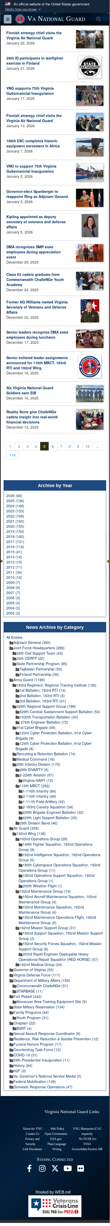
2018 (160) (15, 536)
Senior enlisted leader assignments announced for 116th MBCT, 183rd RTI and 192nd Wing (37, 362)
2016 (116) (15, 546)
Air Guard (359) (26, 828)
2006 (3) (13, 597)
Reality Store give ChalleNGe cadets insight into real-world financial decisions (32, 417)
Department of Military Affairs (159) (42, 980)
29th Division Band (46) (38, 823)
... (97, 446)
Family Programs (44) (31, 1012)
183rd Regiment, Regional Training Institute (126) (56, 685)
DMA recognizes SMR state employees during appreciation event (33, 252)
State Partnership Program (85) (42, 663)
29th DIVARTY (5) (34, 769)
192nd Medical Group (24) (41, 964)
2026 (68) (14, 495)
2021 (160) (15, 521)
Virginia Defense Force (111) (37, 974)
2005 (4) (13, 602)
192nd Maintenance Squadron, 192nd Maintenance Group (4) (51, 909)
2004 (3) (13, 607)
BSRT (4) (24, 1028)
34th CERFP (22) (30, 658)
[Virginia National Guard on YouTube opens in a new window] (67, 1170)
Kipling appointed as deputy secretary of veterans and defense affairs (36, 221)
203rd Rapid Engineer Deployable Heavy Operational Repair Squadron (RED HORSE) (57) (58, 956)
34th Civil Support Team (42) (40, 653)
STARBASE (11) (30, 991)
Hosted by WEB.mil (53, 1192)
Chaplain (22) (24, 1022)
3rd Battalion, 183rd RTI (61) (43, 700)
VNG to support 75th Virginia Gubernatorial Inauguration (31, 168)
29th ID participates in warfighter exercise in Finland (34, 60)
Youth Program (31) (32, 1017)
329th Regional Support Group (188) (46, 706)
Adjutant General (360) (32, 642)
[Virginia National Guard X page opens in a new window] (54, 1170)
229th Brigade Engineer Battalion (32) (53, 812)
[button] (23, 9)
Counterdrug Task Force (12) (37, 1049)
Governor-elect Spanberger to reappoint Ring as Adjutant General (37, 194)
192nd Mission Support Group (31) (48, 927)
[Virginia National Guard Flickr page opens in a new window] (80, 1170)
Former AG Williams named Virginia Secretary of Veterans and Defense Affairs (37, 307)
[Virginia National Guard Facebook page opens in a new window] (29, 1170)
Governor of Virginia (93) (34, 969)
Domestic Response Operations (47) (43, 1086)
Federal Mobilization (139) (35, 1081)
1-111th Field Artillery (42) (44, 801)
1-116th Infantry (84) (39, 791)
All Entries (14, 637)
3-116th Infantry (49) (39, 796)
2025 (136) (15, 500)
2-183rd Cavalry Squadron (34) (48, 806)
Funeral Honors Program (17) (38, 1044)
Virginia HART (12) (38, 780)
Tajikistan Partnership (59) (41, 668)
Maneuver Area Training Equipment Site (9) (52, 1001)
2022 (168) (15, 515)
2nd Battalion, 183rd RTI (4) (42, 695)
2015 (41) (14, 551)
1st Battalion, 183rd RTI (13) (43, 690)
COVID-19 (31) (26, 1054)
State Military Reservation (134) (39, 1006)
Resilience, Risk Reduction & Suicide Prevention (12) (56, 1038)
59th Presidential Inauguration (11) (42, 1060)
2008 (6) (13, 587)
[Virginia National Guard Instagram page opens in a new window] (42, 1170)
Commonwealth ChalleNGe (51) (42, 985)
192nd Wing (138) (31, 833)
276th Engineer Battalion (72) (44, 722)
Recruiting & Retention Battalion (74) (46, 753)
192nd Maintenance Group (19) (45, 891)
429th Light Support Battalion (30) (50, 817)
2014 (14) (14, 556)
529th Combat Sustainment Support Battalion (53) (60, 711)
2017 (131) (15, 541)
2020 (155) (15, 526)
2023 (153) (15, 510)
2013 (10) (14, 561)
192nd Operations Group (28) (44, 838)
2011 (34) (14, 572)
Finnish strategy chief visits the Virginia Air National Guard (34, 35)
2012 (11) (14, 567)
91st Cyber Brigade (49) (36, 727)
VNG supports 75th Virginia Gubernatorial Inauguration (30, 91)
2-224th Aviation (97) (37, 774)
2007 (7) (13, 592)
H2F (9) (20, 1070)
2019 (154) (15, 531)
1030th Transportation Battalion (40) (49, 717)
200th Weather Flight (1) (42, 885)
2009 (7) (13, 582)
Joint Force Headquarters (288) (39, 647)
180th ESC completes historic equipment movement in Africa (33, 143)
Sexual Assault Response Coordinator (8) (47, 1033)
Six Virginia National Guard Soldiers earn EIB (29, 390)
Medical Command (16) (36, 759)
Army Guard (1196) (29, 679)
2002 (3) (13, 613)
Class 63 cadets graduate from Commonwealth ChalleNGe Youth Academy (35, 279)
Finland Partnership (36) (39, 674)
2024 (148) (15, 505)
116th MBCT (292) (35, 785)
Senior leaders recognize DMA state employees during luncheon (37, 334)
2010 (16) (14, 577)
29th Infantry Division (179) (38, 764)
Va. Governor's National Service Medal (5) (47, 1076)
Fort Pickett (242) (28, 996)
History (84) (23, 1065)
